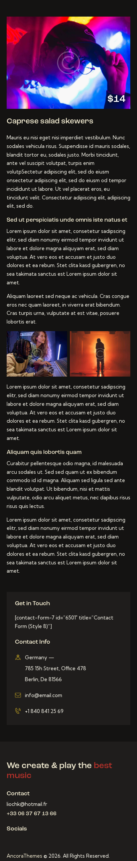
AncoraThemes (24, 856)
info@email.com (43, 695)
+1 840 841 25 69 (44, 711)
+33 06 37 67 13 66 (32, 814)
